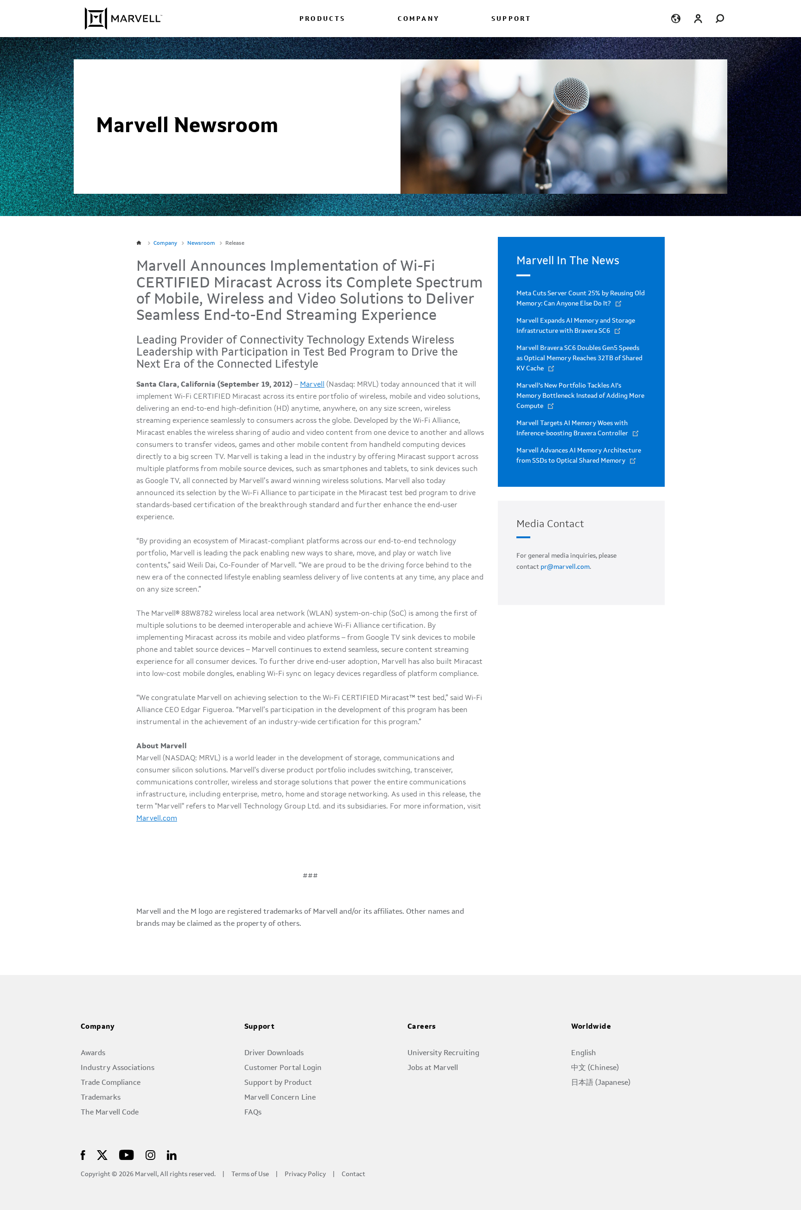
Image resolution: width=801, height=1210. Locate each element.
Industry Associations (117, 1068)
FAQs (252, 1112)
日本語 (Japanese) (600, 1083)
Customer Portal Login (283, 1068)
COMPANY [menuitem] (418, 19)
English (583, 1053)
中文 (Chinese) (595, 1068)
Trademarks (101, 1098)
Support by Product (278, 1083)
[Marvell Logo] (118, 18)
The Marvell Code (110, 1112)
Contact (353, 1175)
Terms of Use (250, 1175)
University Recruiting (443, 1053)
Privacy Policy (305, 1175)
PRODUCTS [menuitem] (322, 19)
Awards (93, 1053)
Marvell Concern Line (280, 1098)
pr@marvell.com (565, 567)
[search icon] (720, 18)
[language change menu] (675, 18)
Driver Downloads (274, 1053)
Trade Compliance (110, 1083)
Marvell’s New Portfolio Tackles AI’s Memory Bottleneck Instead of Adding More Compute (580, 395)
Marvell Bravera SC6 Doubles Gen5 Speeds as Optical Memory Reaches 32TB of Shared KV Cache (579, 358)
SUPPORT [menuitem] (511, 19)
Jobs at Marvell (432, 1068)
